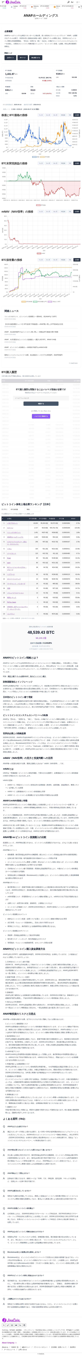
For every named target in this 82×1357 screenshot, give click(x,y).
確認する (41, 404)
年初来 (63, 115)
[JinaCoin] (13, 2)
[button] (3, 2)
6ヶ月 (55, 115)
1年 (70, 115)
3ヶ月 (48, 115)
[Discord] (24, 1325)
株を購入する (36, 57)
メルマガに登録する (41, 416)
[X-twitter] (4, 1325)
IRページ (23, 57)
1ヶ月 (41, 115)
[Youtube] (16, 1325)
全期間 (77, 115)
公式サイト (10, 57)
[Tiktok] (8, 1325)
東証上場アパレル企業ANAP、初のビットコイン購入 (27, 676)
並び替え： (5, 509)
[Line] (12, 1325)
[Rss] (20, 1325)
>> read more (73, 363)
